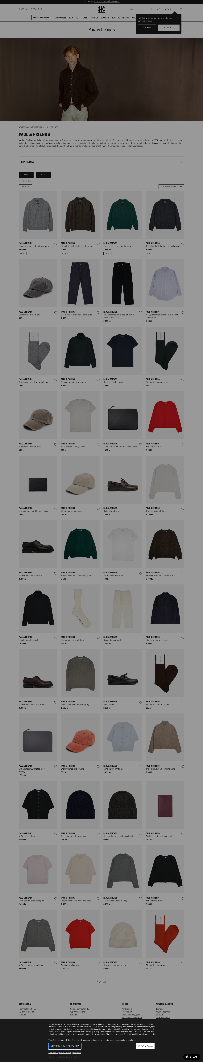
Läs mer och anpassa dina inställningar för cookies (64, 1053)
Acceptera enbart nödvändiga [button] (65, 1046)
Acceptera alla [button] (145, 1046)
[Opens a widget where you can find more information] (191, 1057)
